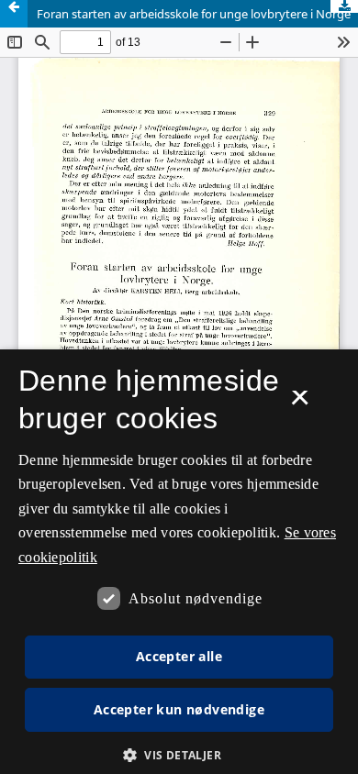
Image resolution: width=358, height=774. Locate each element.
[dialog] (179, 561)
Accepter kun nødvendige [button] (179, 709)
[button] (179, 755)
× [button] (299, 403)
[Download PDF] (344, 6)
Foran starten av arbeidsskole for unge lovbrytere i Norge (194, 14)
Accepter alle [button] (179, 656)
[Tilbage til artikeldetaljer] (14, 14)
